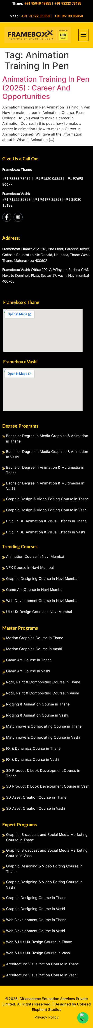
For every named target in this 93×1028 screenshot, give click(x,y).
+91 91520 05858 (48, 178)
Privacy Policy (47, 1017)
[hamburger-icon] (83, 35)
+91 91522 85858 (16, 199)
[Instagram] (18, 217)
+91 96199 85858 (47, 199)
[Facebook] (6, 217)
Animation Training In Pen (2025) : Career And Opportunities (45, 88)
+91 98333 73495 (16, 178)
